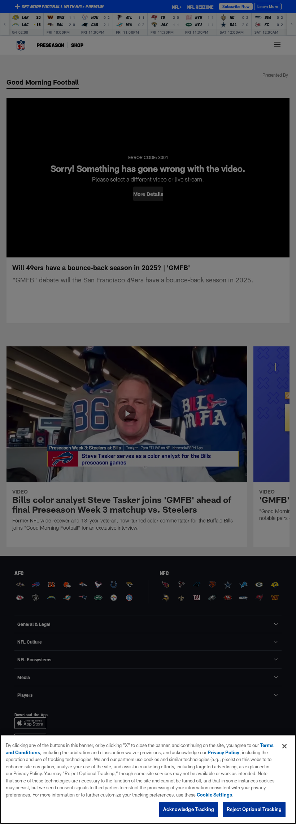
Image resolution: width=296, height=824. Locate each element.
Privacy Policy (223, 752)
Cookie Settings (214, 795)
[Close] (284, 746)
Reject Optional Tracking (254, 809)
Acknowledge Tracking (188, 809)
